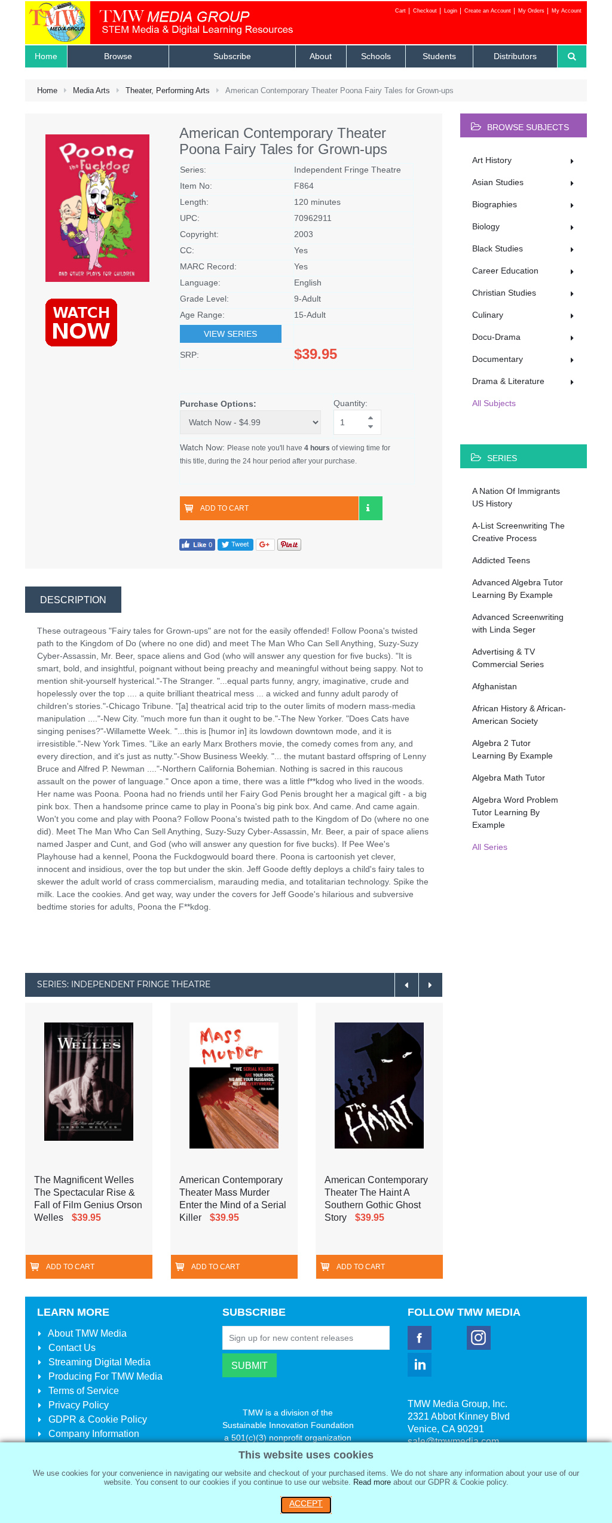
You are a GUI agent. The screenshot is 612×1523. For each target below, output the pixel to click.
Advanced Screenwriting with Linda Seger (518, 623)
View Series (230, 334)
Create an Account (487, 11)
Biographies (494, 204)
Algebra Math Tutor (508, 777)
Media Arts (91, 90)
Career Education (505, 270)
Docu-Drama (496, 337)
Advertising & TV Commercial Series (508, 658)
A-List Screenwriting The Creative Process (518, 532)
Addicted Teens (501, 560)
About (86, 1333)
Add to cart (224, 508)
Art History (492, 160)
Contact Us (71, 1348)
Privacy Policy (77, 1405)
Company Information (92, 1434)
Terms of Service (82, 1391)
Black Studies (497, 248)
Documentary (497, 359)
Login (450, 11)
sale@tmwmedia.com (453, 1441)
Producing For (104, 1376)
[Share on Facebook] (197, 544)
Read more (372, 1482)
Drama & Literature (508, 381)
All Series (489, 847)
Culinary (487, 315)
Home (47, 90)
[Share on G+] (265, 544)
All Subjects (494, 403)
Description (73, 600)
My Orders (531, 11)
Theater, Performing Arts (168, 90)
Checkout (425, 11)
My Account (567, 11)
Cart (400, 11)
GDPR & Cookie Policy (96, 1419)
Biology (486, 226)
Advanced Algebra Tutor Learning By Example (517, 589)
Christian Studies (504, 292)
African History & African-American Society (519, 715)
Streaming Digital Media (98, 1362)
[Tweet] (235, 544)
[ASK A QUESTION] (370, 508)
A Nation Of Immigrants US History (516, 497)
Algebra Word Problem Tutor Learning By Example (515, 812)
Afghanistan (494, 686)
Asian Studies (498, 182)
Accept (306, 1503)
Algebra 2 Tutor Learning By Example (512, 749)
